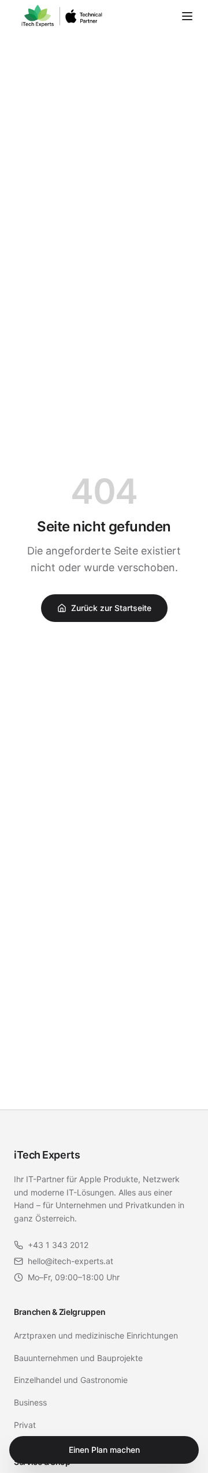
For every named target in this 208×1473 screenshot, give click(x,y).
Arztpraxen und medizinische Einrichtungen (96, 1335)
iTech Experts (47, 1155)
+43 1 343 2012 (58, 1245)
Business (30, 1402)
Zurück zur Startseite (111, 608)
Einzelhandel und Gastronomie (71, 1380)
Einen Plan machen (104, 1450)
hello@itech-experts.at (70, 1261)
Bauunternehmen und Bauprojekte (78, 1358)
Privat (25, 1425)
